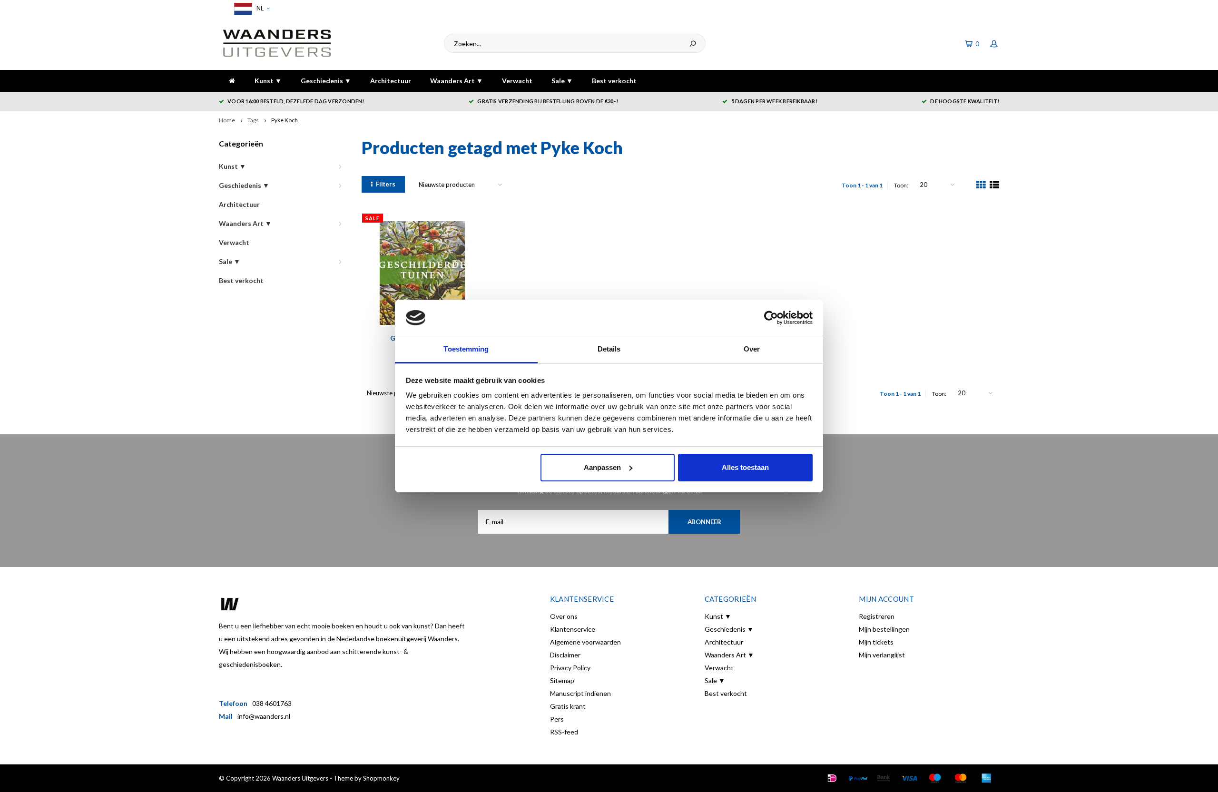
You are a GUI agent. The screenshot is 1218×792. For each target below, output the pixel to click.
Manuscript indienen (580, 693)
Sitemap (562, 680)
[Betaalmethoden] (832, 778)
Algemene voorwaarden (585, 642)
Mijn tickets (876, 642)
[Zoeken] (692, 43)
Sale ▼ (562, 81)
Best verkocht (614, 81)
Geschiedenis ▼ (326, 81)
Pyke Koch (284, 120)
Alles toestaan (745, 467)
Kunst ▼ (268, 81)
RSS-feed (564, 732)
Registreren (876, 616)
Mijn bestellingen (884, 629)
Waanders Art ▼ (456, 81)
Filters (385, 184)
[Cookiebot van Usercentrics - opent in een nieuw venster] (771, 318)
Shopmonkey (381, 778)
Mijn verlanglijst (882, 655)
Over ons (564, 616)
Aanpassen (602, 467)
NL (259, 8)
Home (227, 120)
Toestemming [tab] (466, 349)
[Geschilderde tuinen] (422, 273)
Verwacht (517, 81)
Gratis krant (568, 706)
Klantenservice (572, 629)
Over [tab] (752, 349)
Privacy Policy (570, 668)
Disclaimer (565, 655)
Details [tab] (609, 349)
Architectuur (390, 81)
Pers (557, 719)
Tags (253, 120)
